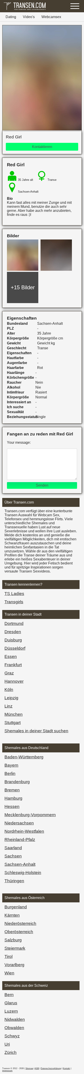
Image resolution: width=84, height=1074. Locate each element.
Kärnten (12, 915)
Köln (8, 689)
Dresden (12, 631)
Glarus (10, 1003)
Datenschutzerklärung (51, 1068)
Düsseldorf (14, 648)
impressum (7, 1071)
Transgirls (13, 601)
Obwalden (14, 1027)
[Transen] (24, 10)
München (13, 714)
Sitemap (29, 1068)
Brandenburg (17, 781)
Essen (10, 656)
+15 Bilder (23, 287)
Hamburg (13, 798)
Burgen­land (15, 907)
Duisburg (13, 640)
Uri (7, 1044)
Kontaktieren (42, 147)
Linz (8, 706)
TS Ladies (14, 593)
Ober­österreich (18, 931)
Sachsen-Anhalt (19, 864)
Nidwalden (14, 1019)
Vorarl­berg (14, 964)
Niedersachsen (19, 823)
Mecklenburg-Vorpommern (30, 814)
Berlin (9, 773)
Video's (29, 17)
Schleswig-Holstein (22, 872)
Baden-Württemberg (23, 757)
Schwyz (12, 1036)
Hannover (14, 681)
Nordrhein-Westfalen (24, 831)
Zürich (10, 1052)
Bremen (12, 790)
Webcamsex (51, 17)
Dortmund (14, 623)
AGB (37, 1068)
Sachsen (13, 856)
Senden (42, 485)
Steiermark (14, 948)
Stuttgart (12, 722)
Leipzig (11, 697)
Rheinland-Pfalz (19, 839)
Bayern (11, 765)
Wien (9, 973)
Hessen (11, 806)
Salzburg (13, 940)
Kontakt (66, 1068)
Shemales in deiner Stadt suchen (36, 730)
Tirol (8, 956)
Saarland (13, 847)
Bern (9, 994)
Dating (11, 17)
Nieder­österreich (20, 923)
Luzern (11, 1011)
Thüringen (14, 880)
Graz (9, 673)
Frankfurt (13, 664)
